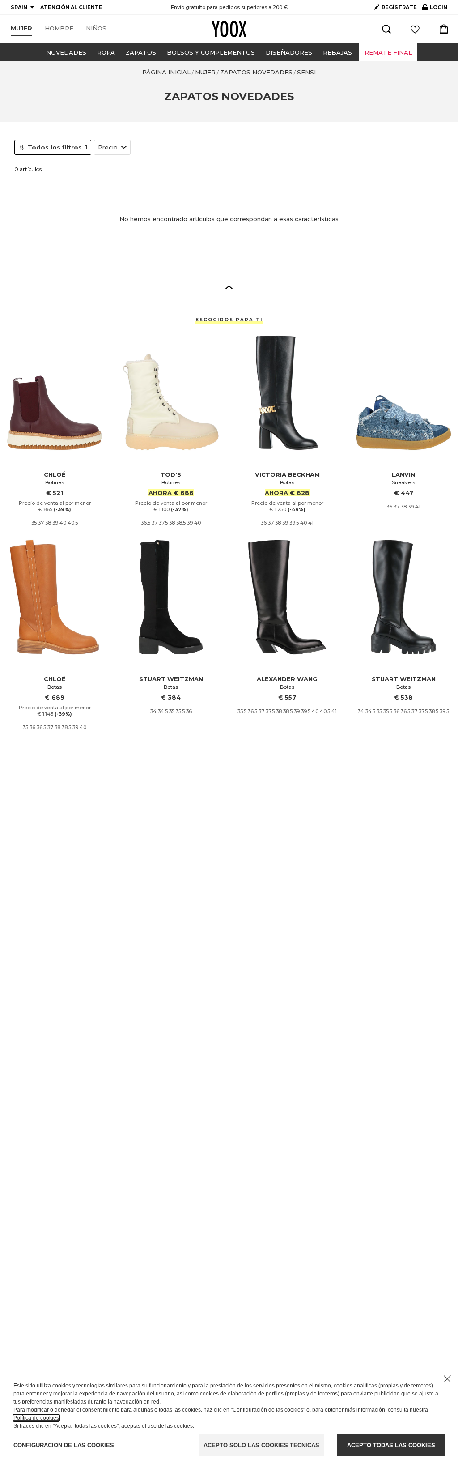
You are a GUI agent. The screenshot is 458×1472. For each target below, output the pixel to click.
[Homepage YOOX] (229, 29)
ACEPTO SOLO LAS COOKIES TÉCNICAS (261, 1445)
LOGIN (434, 9)
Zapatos (141, 52)
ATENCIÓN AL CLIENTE (71, 7)
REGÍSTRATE (399, 7)
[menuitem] (21, 28)
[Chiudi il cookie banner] (447, 1378)
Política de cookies (36, 1418)
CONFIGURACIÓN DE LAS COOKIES (63, 1445)
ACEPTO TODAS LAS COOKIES (391, 1445)
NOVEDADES (66, 52)
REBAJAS (337, 52)
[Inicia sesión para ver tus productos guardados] (415, 29)
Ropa (106, 52)
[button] (229, 287)
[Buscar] (386, 29)
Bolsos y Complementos (211, 52)
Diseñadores (289, 52)
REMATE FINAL (388, 52)
